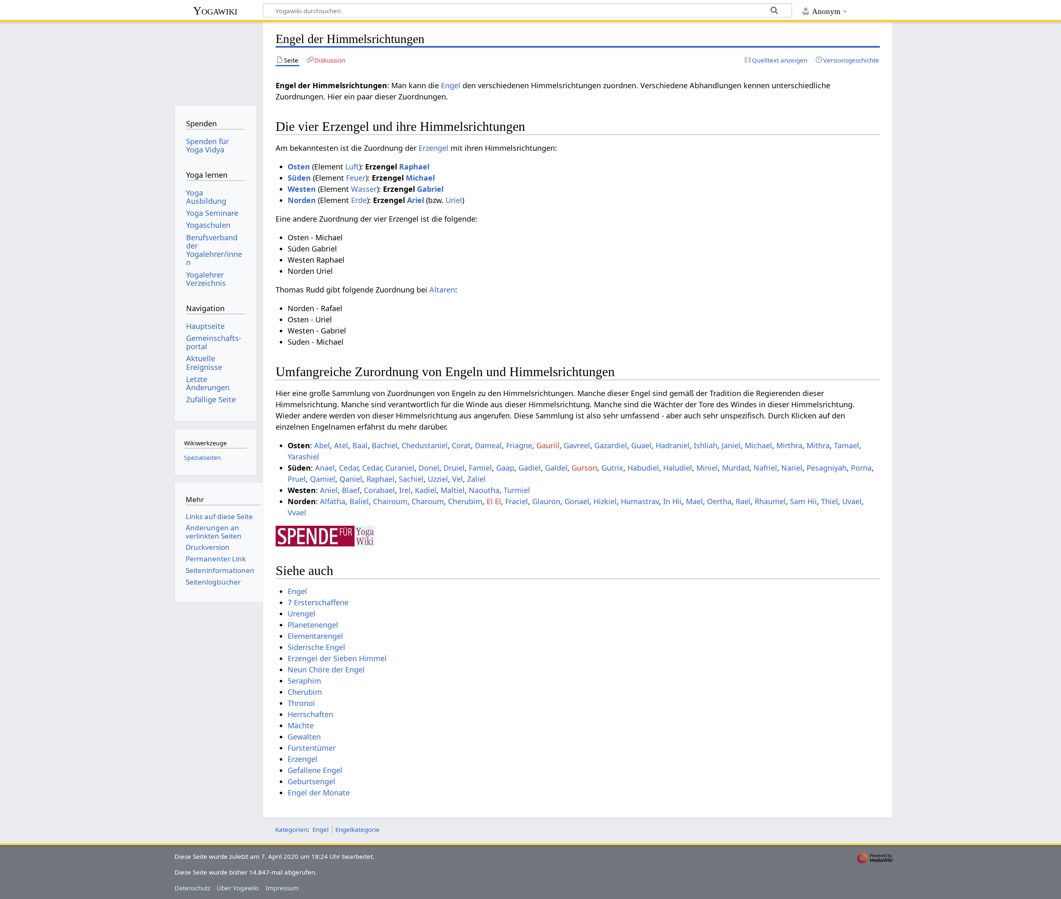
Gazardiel (610, 445)
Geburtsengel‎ (311, 781)
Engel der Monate (319, 793)
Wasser (364, 189)
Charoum (428, 501)
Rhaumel (770, 501)
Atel (341, 445)
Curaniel (399, 468)
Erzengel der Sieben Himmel (337, 658)
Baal (360, 445)
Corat (461, 445)
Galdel (556, 468)
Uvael (852, 501)
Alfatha (332, 501)
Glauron (546, 501)
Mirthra (789, 445)
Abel (322, 445)
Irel (405, 490)
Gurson (584, 468)
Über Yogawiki (238, 888)
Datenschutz (192, 888)
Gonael (576, 501)
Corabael (379, 490)
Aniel (329, 490)
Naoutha (484, 490)
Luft (352, 167)
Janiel (731, 445)
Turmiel (517, 490)
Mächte (301, 725)
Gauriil (548, 445)
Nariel (791, 468)
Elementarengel (315, 636)
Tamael (846, 445)
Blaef (351, 490)
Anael (325, 468)
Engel (450, 85)
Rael (743, 501)
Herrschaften (310, 714)
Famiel (480, 468)
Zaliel (476, 479)
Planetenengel (313, 625)
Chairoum (390, 501)
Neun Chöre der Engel (326, 669)
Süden (299, 178)
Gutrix (612, 468)
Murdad (735, 468)
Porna (861, 468)
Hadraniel (673, 445)
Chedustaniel (425, 445)
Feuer (356, 178)
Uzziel (438, 479)
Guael (641, 445)
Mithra (818, 445)
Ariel (415, 200)
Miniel (707, 468)
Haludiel (677, 468)
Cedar (348, 468)
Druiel (454, 468)
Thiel (829, 501)
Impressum (282, 888)
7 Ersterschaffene (318, 602)
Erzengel (433, 148)
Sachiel (411, 479)
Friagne (519, 445)
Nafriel (765, 468)
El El (494, 501)
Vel (457, 479)
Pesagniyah (827, 468)
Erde (359, 200)
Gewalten (304, 737)
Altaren (442, 290)
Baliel (359, 501)
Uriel (454, 200)
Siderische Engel (316, 647)
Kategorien (291, 829)
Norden (302, 200)
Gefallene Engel (315, 770)
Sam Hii (803, 501)
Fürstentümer (312, 748)
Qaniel (350, 479)
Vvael (297, 512)
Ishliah (705, 445)
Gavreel (577, 445)
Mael (694, 501)
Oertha (719, 501)
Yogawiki (215, 10)
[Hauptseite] (215, 61)
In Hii (672, 501)
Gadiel (529, 468)
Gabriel (430, 189)
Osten (299, 167)
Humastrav (640, 501)
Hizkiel (605, 501)
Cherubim (465, 501)
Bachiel (384, 445)
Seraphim (304, 681)
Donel (429, 468)
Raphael (414, 167)
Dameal (488, 445)
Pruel (297, 479)
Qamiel (322, 479)
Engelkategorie (357, 829)
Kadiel (425, 490)
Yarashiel (303, 457)
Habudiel (643, 468)
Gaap (505, 468)
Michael (420, 178)
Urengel (301, 614)
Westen (302, 189)
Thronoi (301, 703)
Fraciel (516, 501)
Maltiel (453, 490)
